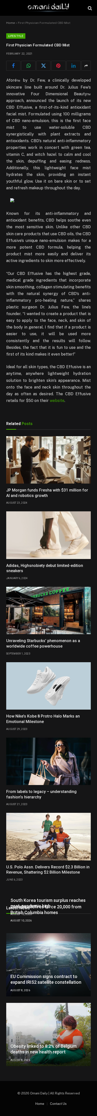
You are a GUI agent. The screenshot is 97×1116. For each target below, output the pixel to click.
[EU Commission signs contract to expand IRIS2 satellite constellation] (48, 964)
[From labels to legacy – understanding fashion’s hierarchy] (48, 761)
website (57, 400)
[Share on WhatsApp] (28, 66)
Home (10, 23)
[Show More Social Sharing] (86, 66)
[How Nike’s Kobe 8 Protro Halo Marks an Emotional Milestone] (48, 686)
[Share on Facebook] (13, 66)
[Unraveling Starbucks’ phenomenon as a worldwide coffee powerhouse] (48, 610)
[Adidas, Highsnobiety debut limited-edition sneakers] (48, 535)
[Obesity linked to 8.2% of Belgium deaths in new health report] (48, 1034)
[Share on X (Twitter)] (43, 66)
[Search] (89, 8)
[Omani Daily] (48, 8)
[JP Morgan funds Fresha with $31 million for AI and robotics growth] (48, 460)
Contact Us (58, 1104)
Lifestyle (15, 35)
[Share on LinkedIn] (73, 66)
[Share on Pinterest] (58, 66)
